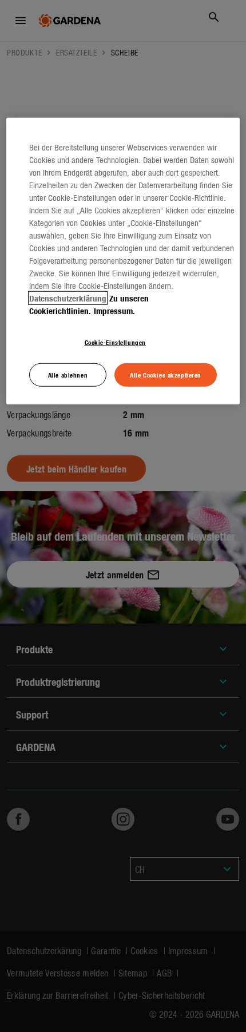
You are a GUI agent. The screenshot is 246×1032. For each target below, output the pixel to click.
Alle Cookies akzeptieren (165, 374)
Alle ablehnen (68, 374)
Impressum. (114, 310)
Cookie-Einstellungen (115, 341)
